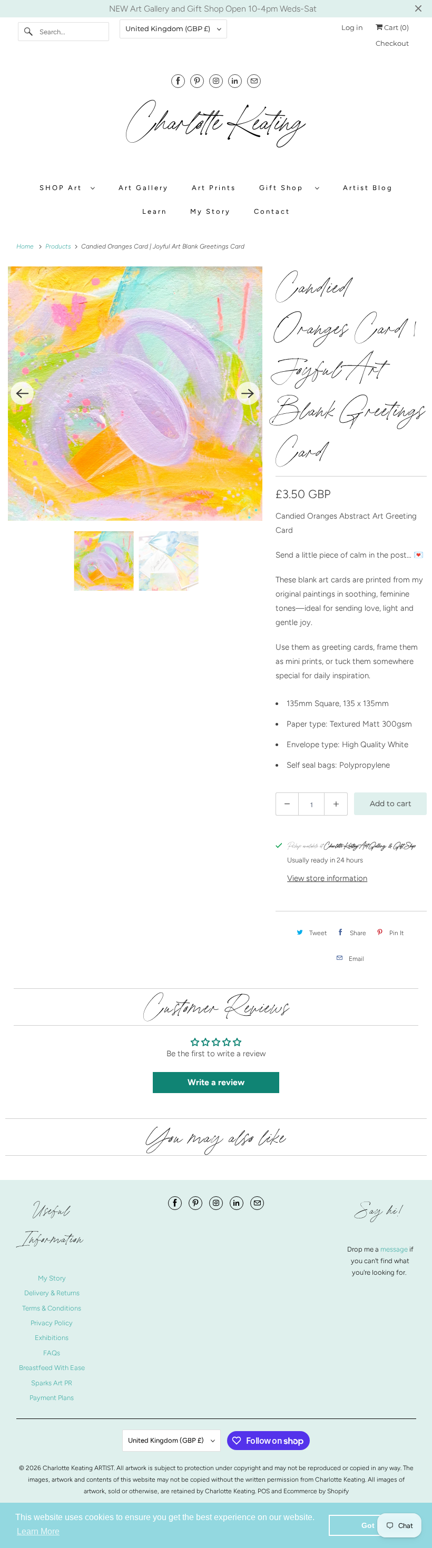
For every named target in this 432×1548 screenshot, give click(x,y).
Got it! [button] (372, 1525)
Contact (272, 211)
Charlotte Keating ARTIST (78, 1468)
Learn (154, 211)
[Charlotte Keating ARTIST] (216, 129)
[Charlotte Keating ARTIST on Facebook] (178, 81)
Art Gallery (144, 188)
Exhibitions (51, 1338)
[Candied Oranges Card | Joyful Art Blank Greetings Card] (135, 393)
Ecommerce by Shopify (316, 1491)
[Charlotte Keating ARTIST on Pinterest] (197, 81)
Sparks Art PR (51, 1383)
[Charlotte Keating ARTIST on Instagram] (216, 81)
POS (264, 1491)
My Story (210, 211)
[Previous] (22, 393)
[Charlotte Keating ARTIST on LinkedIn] (235, 81)
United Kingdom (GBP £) (168, 28)
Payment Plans (52, 1398)
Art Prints (214, 188)
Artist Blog (368, 188)
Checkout (392, 43)
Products (59, 246)
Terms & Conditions (51, 1308)
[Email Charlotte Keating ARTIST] (254, 81)
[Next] (248, 393)
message (394, 1249)
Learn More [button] (38, 1531)
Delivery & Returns (52, 1293)
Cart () (395, 27)
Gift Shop (284, 188)
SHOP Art (62, 188)
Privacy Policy (52, 1323)
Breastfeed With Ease (52, 1368)
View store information (327, 878)
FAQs (51, 1353)
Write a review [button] (216, 1082)
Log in (352, 27)
